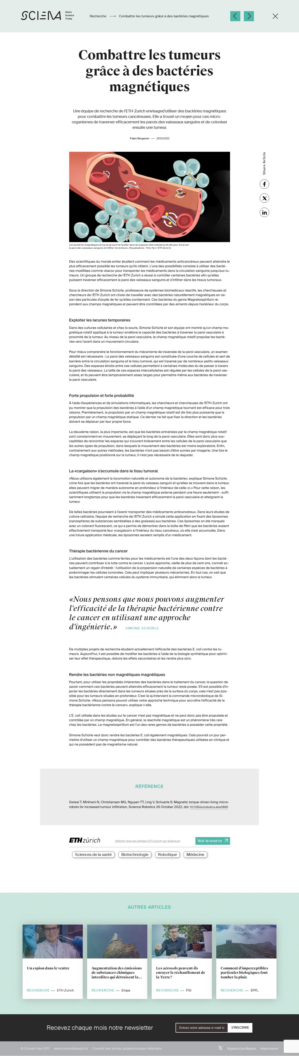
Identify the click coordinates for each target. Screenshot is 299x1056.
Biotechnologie (134, 854)
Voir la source (210, 840)
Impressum (269, 1048)
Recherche (98, 16)
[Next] (249, 16)
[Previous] (235, 16)
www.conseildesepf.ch (71, 1048)
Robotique (167, 854)
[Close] (275, 16)
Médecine (195, 854)
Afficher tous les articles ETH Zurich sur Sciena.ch (147, 841)
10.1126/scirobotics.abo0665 (209, 807)
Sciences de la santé (93, 854)
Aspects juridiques (241, 1048)
